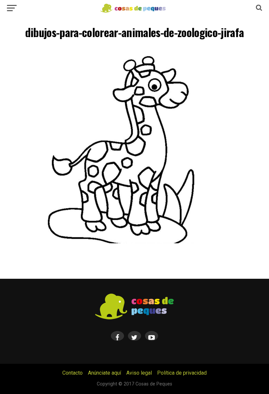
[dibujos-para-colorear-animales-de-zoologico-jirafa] (134, 241)
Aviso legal (139, 373)
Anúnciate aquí (104, 373)
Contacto (72, 373)
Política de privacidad (182, 373)
